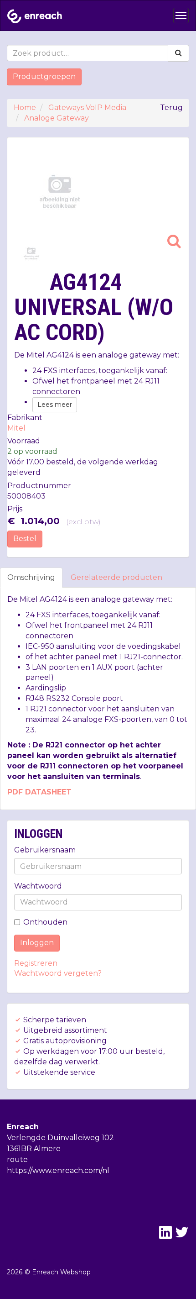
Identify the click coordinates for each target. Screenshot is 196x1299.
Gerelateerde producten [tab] (116, 577)
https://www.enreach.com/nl (58, 1170)
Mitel (16, 428)
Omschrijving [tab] (31, 577)
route (17, 1159)
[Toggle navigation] (181, 15)
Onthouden (45, 922)
